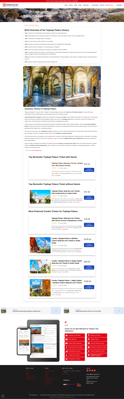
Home (27, 370)
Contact (27, 371)
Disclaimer (28, 373)
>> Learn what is (33, 150)
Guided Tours (48, 382)
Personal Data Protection (31, 379)
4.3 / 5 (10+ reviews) (62, 223)
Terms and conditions (30, 376)
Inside (46, 374)
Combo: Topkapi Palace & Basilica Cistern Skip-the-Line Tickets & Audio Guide (66, 240)
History (46, 372)
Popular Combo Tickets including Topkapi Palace (62, 1)
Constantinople (86, 117)
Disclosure (28, 374)
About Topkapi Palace (50, 371)
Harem (46, 376)
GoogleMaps (67, 373)
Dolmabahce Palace (52, 138)
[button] (3, 396)
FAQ (46, 384)
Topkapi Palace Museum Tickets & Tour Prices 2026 (93, 310)
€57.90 (87, 192)
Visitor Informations (49, 378)
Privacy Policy (29, 377)
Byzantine (32, 119)
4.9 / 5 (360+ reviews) (62, 195)
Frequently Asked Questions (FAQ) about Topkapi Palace (30, 310)
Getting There (48, 380)
